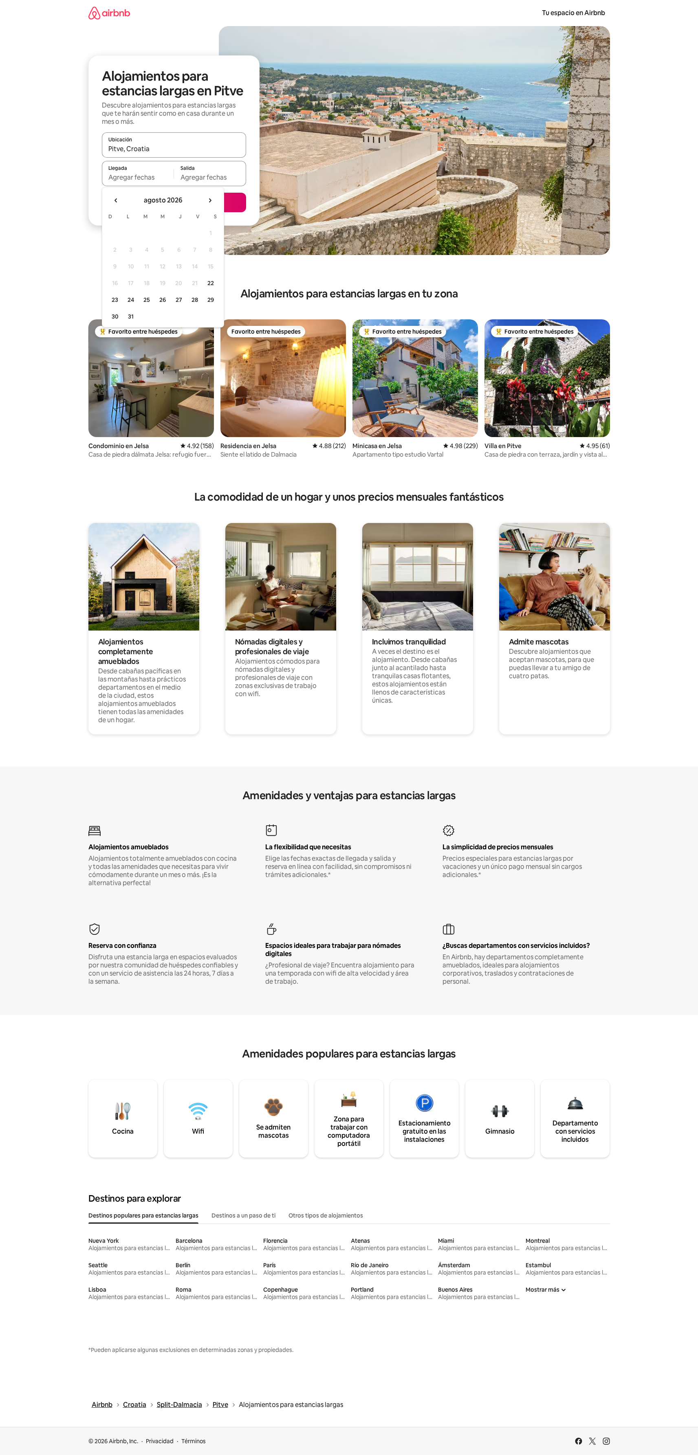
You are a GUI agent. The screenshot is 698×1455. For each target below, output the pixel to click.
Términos (193, 1441)
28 (195, 299)
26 (162, 299)
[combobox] (174, 149)
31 (131, 316)
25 (146, 299)
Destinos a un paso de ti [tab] (243, 1215)
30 (115, 316)
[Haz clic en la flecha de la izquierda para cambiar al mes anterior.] (116, 200)
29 (210, 299)
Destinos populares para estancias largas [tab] (143, 1215)
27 (179, 299)
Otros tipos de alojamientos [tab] (325, 1215)
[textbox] (137, 177)
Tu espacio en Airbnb (573, 13)
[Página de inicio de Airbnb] (109, 13)
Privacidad (160, 1441)
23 (115, 299)
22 (210, 283)
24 (131, 299)
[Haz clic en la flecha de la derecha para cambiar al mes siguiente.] (209, 200)
